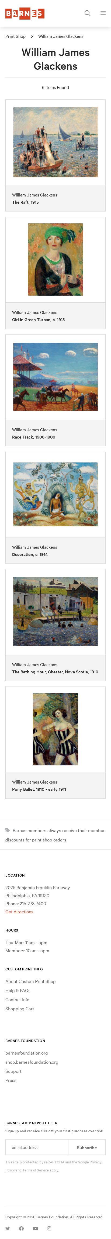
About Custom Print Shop (30, 981)
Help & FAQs (17, 990)
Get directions (19, 911)
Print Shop (15, 36)
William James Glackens (60, 36)
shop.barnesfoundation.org (31, 1062)
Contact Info (17, 999)
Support (13, 1071)
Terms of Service (35, 1169)
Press (10, 1080)
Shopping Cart (19, 1008)
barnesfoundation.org (26, 1052)
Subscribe (87, 1147)
